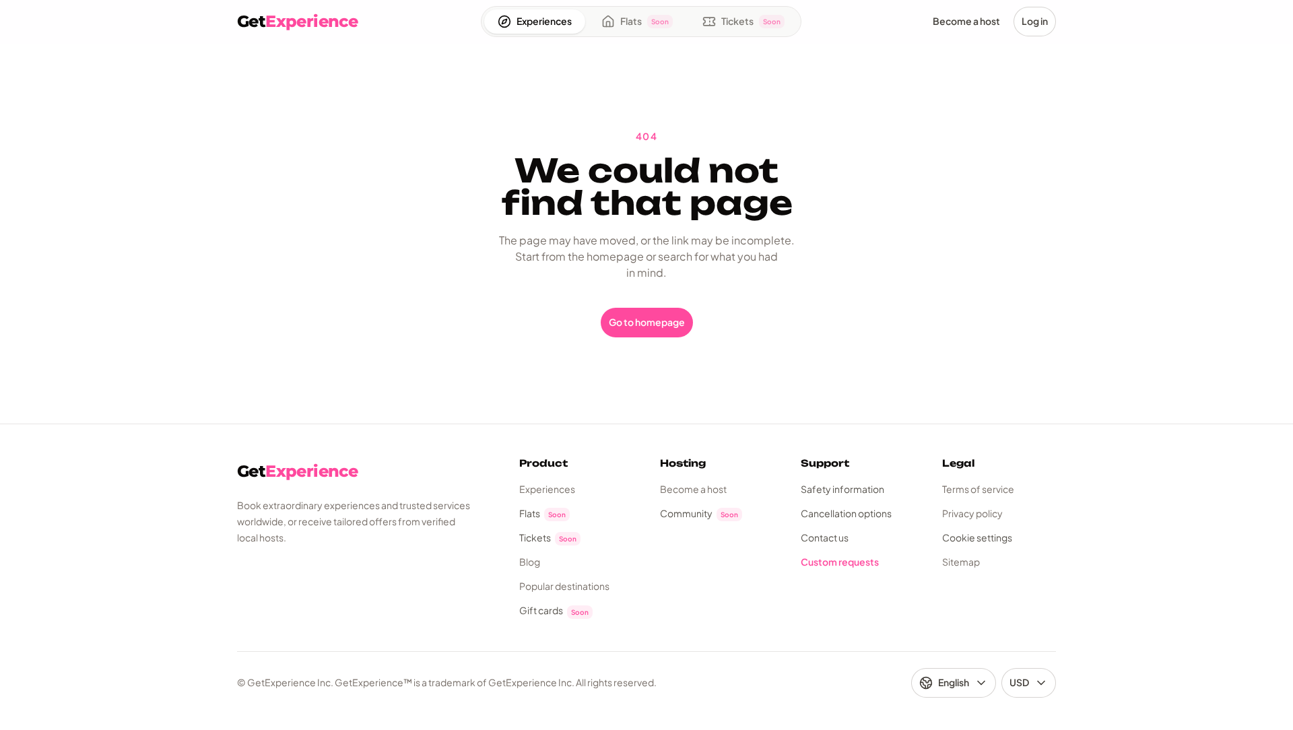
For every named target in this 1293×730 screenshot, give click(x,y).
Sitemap (961, 562)
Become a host (693, 489)
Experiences (547, 489)
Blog (529, 562)
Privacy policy (972, 513)
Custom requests (840, 562)
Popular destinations (564, 586)
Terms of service (978, 489)
